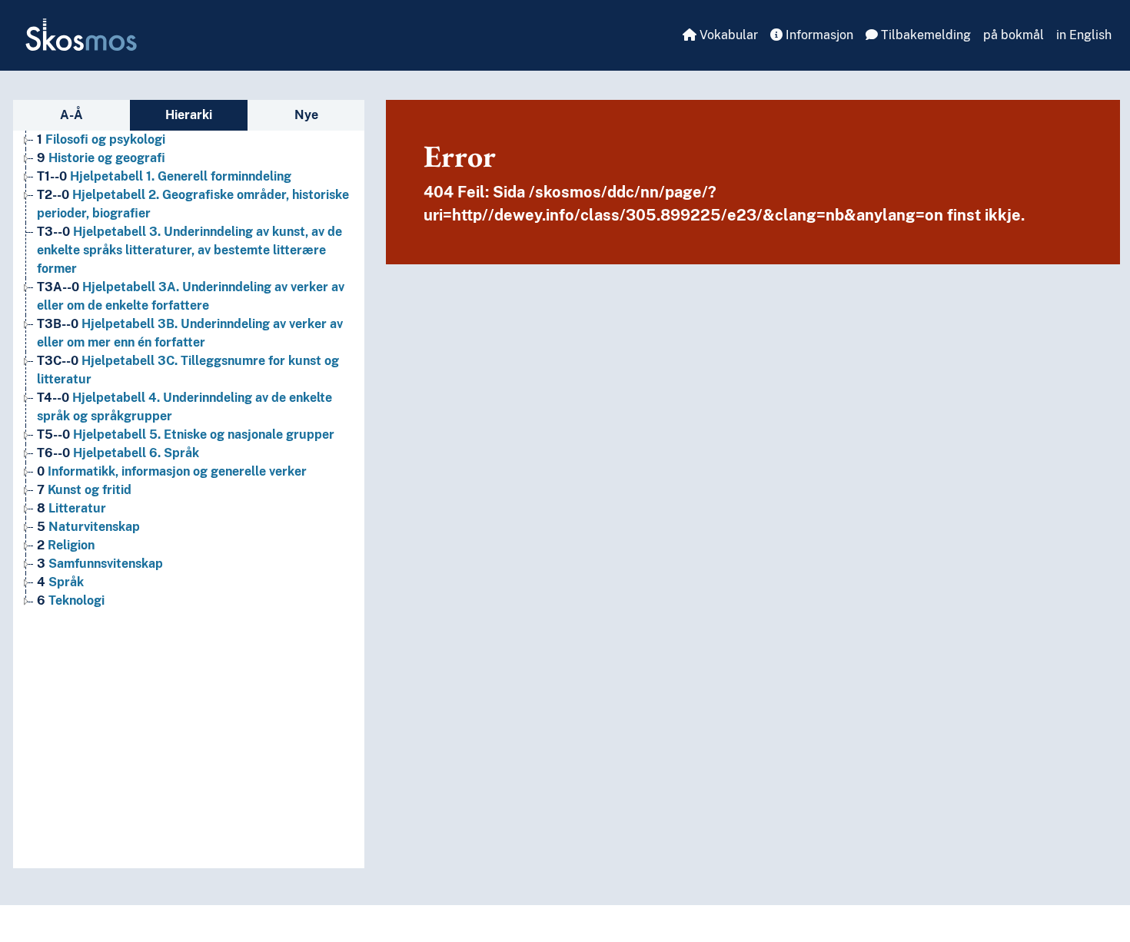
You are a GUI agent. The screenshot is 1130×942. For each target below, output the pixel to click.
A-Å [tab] (71, 115)
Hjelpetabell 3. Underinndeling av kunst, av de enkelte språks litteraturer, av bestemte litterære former (189, 250)
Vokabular (727, 35)
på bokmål (1013, 35)
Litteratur (71, 508)
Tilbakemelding (924, 35)
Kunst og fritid (84, 490)
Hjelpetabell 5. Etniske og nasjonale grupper (185, 434)
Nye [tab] (306, 115)
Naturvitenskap (88, 526)
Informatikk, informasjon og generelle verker (172, 471)
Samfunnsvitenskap (100, 563)
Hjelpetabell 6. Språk (118, 453)
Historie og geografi (101, 158)
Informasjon (818, 35)
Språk (60, 582)
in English (1084, 35)
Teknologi (71, 600)
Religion (66, 545)
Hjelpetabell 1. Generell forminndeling (164, 176)
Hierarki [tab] (188, 115)
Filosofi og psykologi (101, 139)
